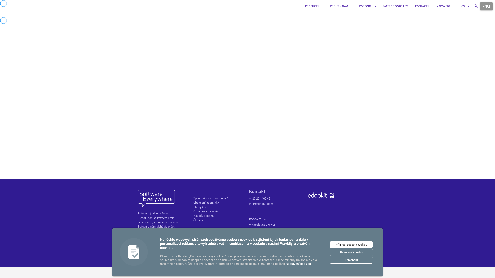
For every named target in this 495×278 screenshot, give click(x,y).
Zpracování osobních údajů (210, 198)
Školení (198, 220)
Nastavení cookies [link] (298, 264)
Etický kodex (201, 207)
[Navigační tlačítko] (486, 6)
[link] (297, 6)
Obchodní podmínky (206, 202)
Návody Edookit (203, 216)
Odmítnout (351, 260)
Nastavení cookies (351, 252)
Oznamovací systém (206, 211)
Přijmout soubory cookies (351, 244)
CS (463, 6)
